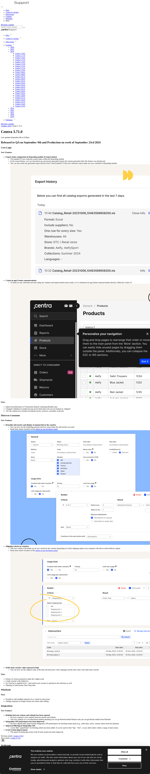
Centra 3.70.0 (18, 736)
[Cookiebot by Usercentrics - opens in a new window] (15, 769)
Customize (123, 759)
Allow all (124, 752)
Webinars (9, 19)
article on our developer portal (47, 429)
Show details (36, 769)
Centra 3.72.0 (15, 738)
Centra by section (12, 12)
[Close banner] (146, 750)
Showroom (10, 14)
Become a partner (7, 25)
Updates (9, 17)
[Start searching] (24, 27)
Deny (124, 766)
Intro (7, 10)
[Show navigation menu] (3, 740)
